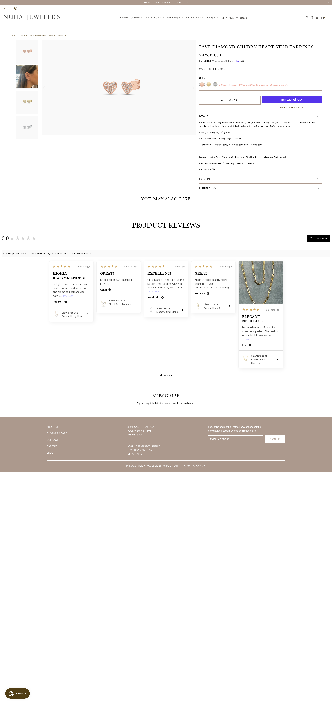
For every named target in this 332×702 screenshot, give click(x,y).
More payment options (291, 107)
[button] (131, 18)
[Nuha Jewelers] (31, 18)
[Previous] (44, 87)
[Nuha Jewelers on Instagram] (15, 8)
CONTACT (52, 439)
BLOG (50, 452)
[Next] (193, 87)
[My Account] (317, 17)
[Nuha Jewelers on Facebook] (10, 8)
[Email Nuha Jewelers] (4, 8)
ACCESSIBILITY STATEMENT (162, 465)
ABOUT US (53, 426)
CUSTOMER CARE (57, 433)
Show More (67, 296)
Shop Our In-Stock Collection (166, 2)
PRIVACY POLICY (135, 465)
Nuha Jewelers (197, 465)
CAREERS (52, 446)
